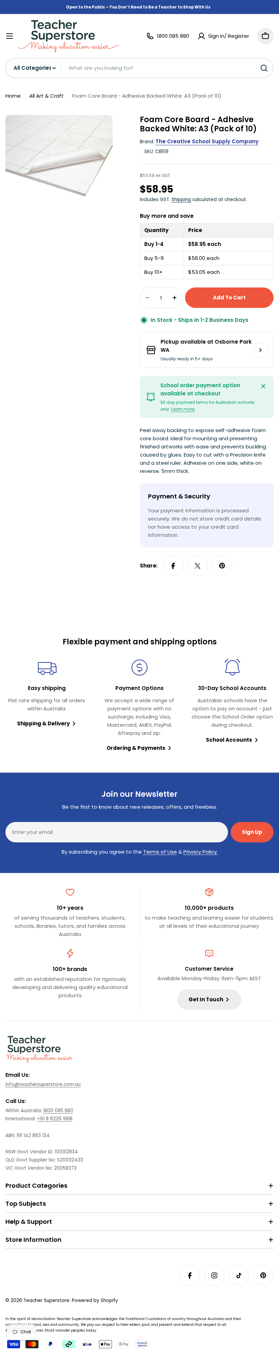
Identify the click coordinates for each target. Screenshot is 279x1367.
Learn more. (183, 409)
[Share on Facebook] (173, 566)
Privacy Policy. (200, 851)
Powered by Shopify (95, 1300)
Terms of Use (160, 851)
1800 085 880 (58, 1110)
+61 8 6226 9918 (54, 1119)
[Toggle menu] (9, 36)
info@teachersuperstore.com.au (43, 1084)
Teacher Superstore (46, 1300)
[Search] (264, 68)
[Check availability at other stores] (260, 350)
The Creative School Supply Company (207, 141)
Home (13, 95)
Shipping (181, 199)
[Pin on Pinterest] (222, 566)
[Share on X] (197, 566)
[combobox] (139, 68)
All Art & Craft (46, 95)
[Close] (263, 386)
